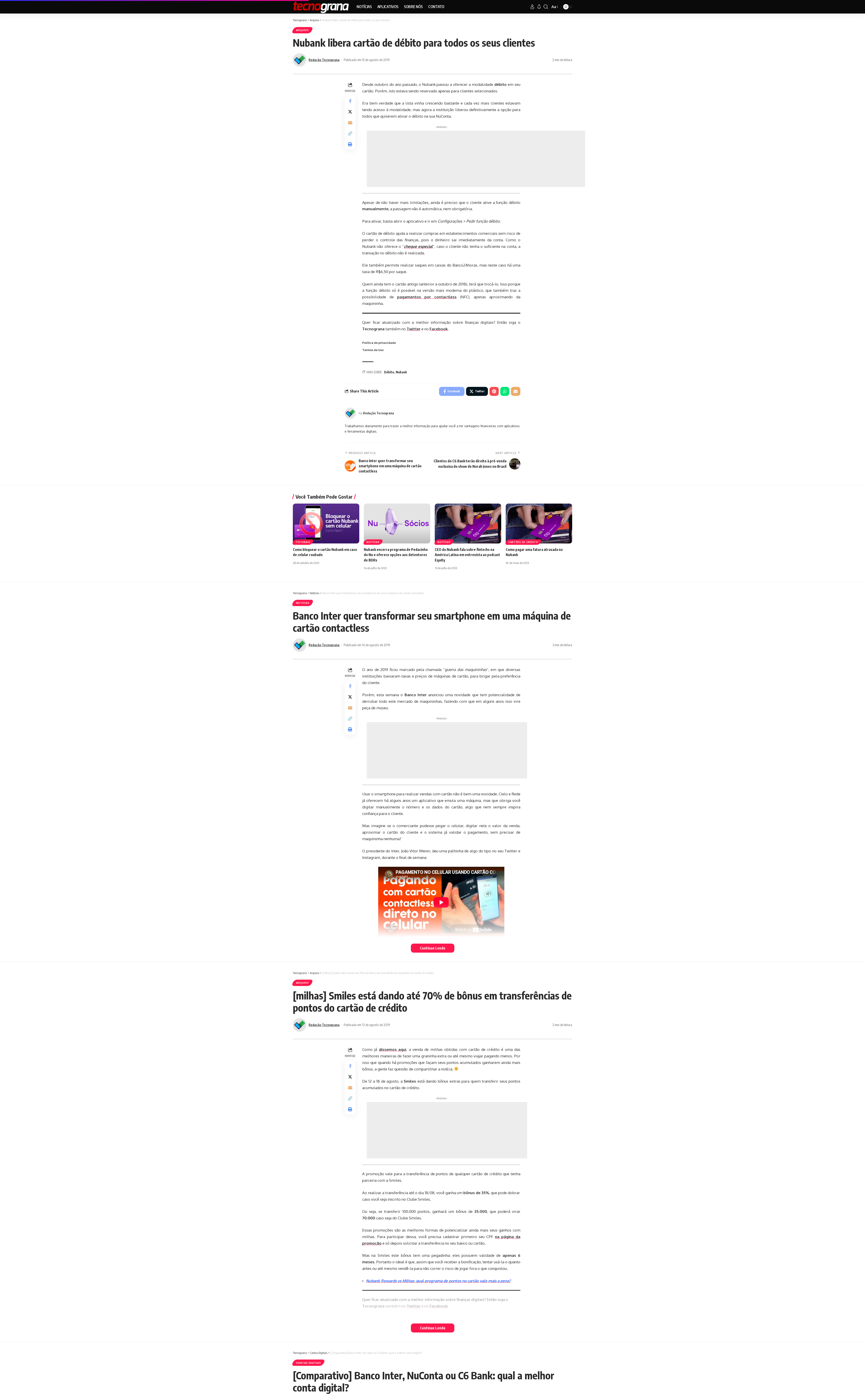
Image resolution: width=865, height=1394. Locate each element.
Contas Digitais (308, 1362)
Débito (389, 372)
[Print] (350, 144)
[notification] (539, 6)
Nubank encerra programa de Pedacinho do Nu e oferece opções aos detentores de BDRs (396, 554)
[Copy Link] (350, 133)
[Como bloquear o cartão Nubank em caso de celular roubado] (326, 523)
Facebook (439, 328)
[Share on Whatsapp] (504, 391)
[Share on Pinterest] (494, 391)
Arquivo (302, 30)
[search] (546, 7)
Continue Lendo (432, 948)
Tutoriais (303, 542)
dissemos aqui (392, 1049)
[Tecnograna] (321, 7)
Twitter (414, 328)
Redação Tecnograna (324, 60)
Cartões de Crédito (523, 542)
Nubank (401, 372)
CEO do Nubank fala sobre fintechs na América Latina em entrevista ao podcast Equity (467, 554)
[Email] (350, 122)
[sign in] (532, 7)
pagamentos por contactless (427, 296)
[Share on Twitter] (350, 111)
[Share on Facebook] (350, 101)
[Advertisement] (476, 159)
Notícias (373, 542)
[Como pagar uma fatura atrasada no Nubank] (539, 523)
